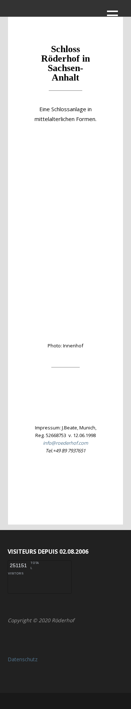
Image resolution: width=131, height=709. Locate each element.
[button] (112, 16)
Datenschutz (22, 659)
